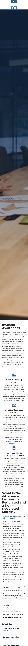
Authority (6, 605)
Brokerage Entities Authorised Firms (12, 617)
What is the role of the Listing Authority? (12, 517)
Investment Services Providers (13, 614)
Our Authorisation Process (11, 611)
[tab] (14, 517)
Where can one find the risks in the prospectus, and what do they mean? (13, 595)
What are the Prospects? (13, 590)
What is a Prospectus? (12, 587)
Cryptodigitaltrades (11, 628)
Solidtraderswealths (11, 637)
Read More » (5, 630)
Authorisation (7, 608)
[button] (14, 1)
